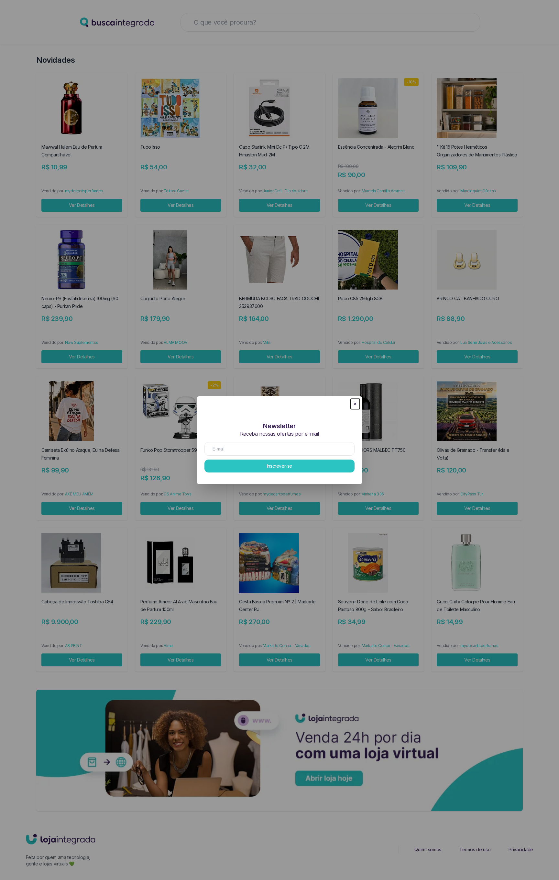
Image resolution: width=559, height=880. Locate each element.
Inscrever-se (279, 466)
